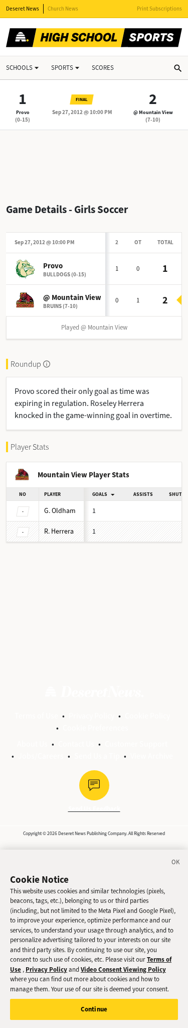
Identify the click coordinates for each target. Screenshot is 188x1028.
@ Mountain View (153, 112)
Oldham (60, 511)
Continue (94, 1009)
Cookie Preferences (95, 728)
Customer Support (136, 744)
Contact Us (76, 744)
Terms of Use (36, 715)
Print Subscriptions (159, 9)
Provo (23, 112)
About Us (32, 744)
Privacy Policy (91, 715)
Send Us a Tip (97, 756)
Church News (63, 9)
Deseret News (22, 9)
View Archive (151, 756)
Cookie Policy (147, 715)
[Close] (176, 864)
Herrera (59, 531)
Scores (103, 67)
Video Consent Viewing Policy (123, 969)
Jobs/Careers (41, 756)
